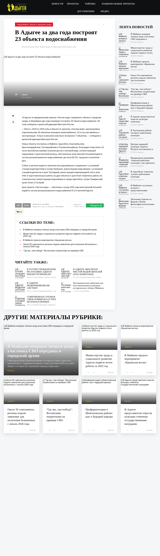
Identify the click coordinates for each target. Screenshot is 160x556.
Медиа (105, 11)
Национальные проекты (118, 4)
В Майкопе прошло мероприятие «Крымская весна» (136, 359)
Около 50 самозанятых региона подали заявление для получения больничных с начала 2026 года (21, 416)
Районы (90, 4)
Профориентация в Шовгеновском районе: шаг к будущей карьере (99, 413)
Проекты (73, 4)
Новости (57, 4)
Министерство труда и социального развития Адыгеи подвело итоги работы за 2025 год (99, 361)
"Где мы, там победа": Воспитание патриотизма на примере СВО (59, 415)
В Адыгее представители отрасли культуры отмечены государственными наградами (138, 416)
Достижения (85, 11)
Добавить (79, 205)
